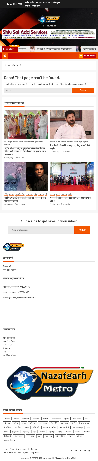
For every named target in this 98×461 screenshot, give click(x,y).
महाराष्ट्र (51, 432)
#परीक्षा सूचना (35, 6)
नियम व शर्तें (7, 266)
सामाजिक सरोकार (9, 355)
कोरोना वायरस (56, 419)
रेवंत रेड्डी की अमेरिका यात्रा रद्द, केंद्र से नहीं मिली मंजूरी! (42, 49)
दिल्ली (73, 423)
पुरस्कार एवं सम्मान (39, 141)
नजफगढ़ (7, 419)
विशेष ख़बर (30, 436)
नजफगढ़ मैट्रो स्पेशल (29, 141)
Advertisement (22, 449)
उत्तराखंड (36, 419)
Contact (33, 449)
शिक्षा (39, 436)
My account (36, 452)
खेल (5, 141)
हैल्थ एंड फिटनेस (9, 440)
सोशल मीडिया (60, 436)
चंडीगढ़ (16, 423)
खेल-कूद (10, 141)
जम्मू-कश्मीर (43, 423)
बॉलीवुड (42, 432)
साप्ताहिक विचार (9, 341)
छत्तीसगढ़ (32, 423)
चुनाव (24, 423)
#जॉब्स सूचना (55, 2)
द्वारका (27, 427)
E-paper (26, 452)
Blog (12, 449)
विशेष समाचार (19, 436)
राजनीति (68, 432)
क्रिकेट (66, 419)
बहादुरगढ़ (26, 432)
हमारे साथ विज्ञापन (9, 270)
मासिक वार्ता (7, 345)
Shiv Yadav (21, 158)
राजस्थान (87, 432)
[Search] (76, 55)
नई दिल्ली (21, 141)
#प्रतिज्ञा (38, 2)
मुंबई (46, 194)
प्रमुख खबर (7, 144)
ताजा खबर (15, 141)
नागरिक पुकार (8, 352)
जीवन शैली (54, 423)
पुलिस (35, 194)
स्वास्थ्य (27, 6)
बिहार (34, 432)
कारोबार (45, 419)
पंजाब (88, 427)
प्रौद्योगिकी (70, 194)
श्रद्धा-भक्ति (48, 436)
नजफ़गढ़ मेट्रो (70, 141)
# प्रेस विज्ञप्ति (29, 2)
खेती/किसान (77, 419)
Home (5, 449)
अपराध (16, 419)
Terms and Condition (12, 452)
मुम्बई (60, 432)
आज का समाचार (9, 338)
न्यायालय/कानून (78, 141)
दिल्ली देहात (7, 427)
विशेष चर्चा (6, 348)
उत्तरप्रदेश (25, 419)
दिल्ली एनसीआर (84, 423)
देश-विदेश (58, 141)
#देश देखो (46, 2)
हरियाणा (79, 436)
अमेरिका (6, 194)
